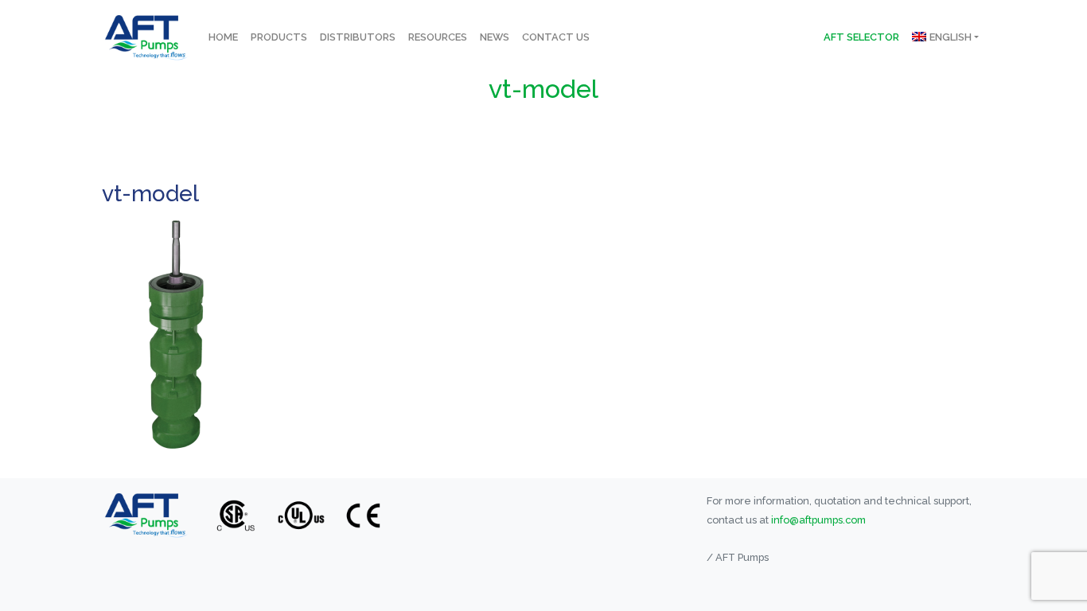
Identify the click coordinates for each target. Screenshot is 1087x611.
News (494, 37)
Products (279, 37)
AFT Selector (861, 37)
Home (223, 37)
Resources (437, 37)
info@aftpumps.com (818, 520)
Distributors (357, 37)
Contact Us (556, 37)
